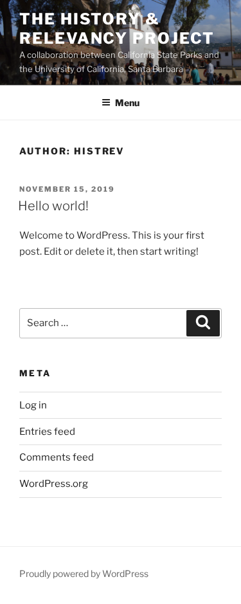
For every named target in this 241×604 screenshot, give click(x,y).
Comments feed (56, 457)
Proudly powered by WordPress (83, 573)
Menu (127, 102)
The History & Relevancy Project (117, 29)
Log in (33, 405)
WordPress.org (53, 484)
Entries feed (47, 431)
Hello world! (53, 206)
